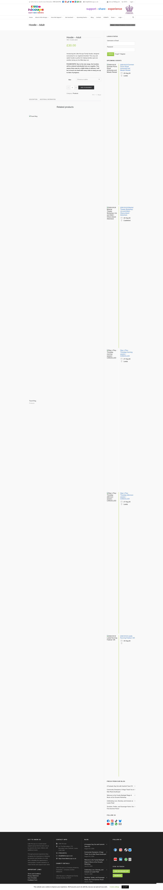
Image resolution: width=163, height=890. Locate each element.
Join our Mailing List (114, 2)
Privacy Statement (33, 876)
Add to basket (86, 87)
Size (69, 79)
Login (131, 2)
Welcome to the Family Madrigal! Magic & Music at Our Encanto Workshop (119, 796)
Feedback (117, 875)
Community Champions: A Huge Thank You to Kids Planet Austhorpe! (120, 790)
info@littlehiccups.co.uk (91, 2)
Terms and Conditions (34, 873)
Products (122, 25)
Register (122, 54)
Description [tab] (33, 99)
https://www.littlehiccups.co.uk (67, 858)
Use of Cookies (32, 878)
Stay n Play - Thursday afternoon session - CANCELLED (126, 496)
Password (110, 47)
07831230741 (62, 853)
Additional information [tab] (48, 99)
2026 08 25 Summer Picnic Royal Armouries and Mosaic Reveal (127, 67)
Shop (117, 25)
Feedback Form (32, 880)
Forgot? (117, 54)
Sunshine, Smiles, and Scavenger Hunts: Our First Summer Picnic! (120, 807)
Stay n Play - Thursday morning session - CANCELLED (126, 353)
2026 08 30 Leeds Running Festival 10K (127, 637)
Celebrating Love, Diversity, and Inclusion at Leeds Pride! (120, 802)
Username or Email (113, 40)
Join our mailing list (121, 871)
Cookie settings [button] (114, 887)
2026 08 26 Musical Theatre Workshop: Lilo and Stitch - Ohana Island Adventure (126, 211)
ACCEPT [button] (125, 887)
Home (112, 25)
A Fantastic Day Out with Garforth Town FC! (120, 786)
